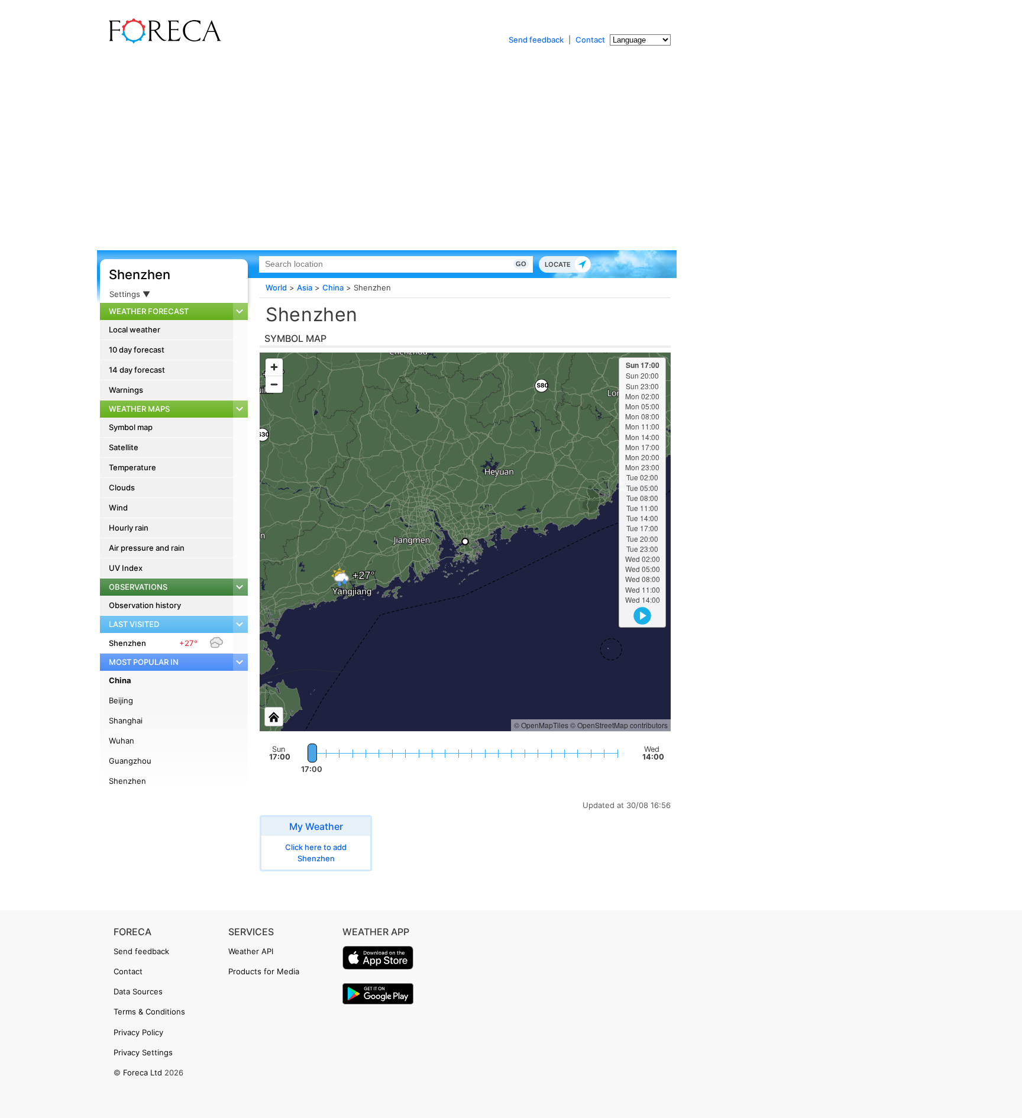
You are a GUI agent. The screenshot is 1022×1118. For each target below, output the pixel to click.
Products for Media (263, 971)
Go (521, 263)
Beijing (121, 700)
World (276, 287)
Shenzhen (139, 274)
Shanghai (126, 720)
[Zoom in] (274, 367)
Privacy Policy (138, 1032)
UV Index (126, 568)
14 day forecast (137, 369)
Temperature (132, 467)
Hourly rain (128, 527)
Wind (118, 507)
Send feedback (536, 39)
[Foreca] (162, 41)
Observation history (145, 605)
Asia (304, 287)
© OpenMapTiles (541, 725)
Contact (590, 39)
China (120, 680)
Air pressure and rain (147, 547)
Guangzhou (130, 760)
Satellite (123, 447)
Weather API (250, 951)
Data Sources (138, 991)
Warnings (126, 390)
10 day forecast (136, 349)
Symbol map (131, 427)
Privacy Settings (143, 1052)
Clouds (122, 487)
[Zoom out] (274, 384)
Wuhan (121, 740)
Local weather (134, 329)
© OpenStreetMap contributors (619, 725)
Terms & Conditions (149, 1011)
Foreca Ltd (142, 1072)
